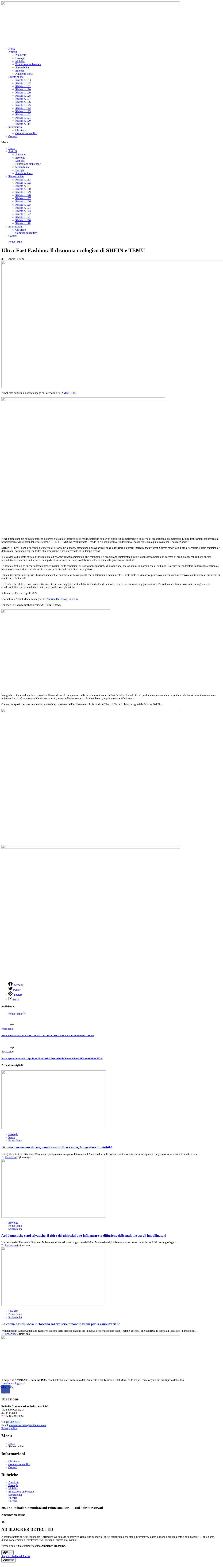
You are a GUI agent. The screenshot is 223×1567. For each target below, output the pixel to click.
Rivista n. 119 (22, 123)
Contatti (12, 136)
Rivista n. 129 (23, 92)
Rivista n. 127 (23, 98)
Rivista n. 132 (23, 83)
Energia (19, 70)
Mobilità (20, 61)
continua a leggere (13, 1383)
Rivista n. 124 (23, 108)
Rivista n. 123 (23, 111)
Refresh (10, 1559)
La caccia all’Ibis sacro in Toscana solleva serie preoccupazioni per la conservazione (60, 1324)
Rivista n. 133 (23, 79)
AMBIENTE (68, 392)
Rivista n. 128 (23, 95)
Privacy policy (9, 1428)
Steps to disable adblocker (15, 1556)
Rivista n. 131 (23, 86)
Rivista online (16, 76)
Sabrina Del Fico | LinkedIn (62, 599)
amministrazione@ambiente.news (27, 1425)
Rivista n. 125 (23, 105)
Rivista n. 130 (23, 89)
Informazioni (15, 126)
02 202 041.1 (13, 1422)
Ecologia (20, 58)
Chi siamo (20, 130)
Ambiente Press (24, 73)
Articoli (12, 51)
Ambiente (20, 54)
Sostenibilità (22, 67)
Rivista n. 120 (23, 120)
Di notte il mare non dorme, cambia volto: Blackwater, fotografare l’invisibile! (56, 1147)
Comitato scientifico (26, 133)
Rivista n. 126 (23, 101)
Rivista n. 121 (23, 117)
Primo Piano (15, 241)
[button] (111, 142)
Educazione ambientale (28, 64)
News (11, 1137)
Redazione (11, 1157)
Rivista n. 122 (23, 114)
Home (11, 48)
